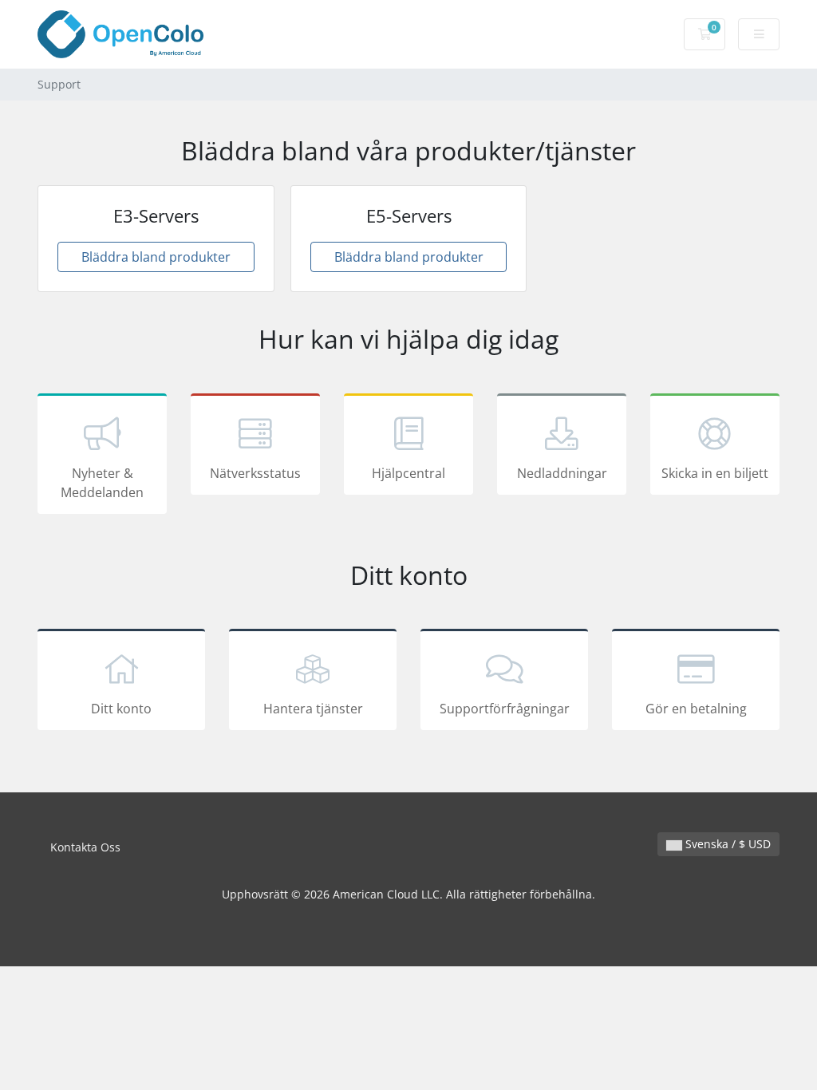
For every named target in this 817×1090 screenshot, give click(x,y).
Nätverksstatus (255, 473)
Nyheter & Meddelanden (102, 482)
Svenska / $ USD (726, 843)
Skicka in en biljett (714, 473)
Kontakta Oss (85, 847)
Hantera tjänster (313, 708)
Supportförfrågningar (505, 708)
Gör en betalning (696, 708)
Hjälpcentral (408, 473)
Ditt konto (121, 708)
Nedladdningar (562, 473)
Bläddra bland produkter (156, 257)
